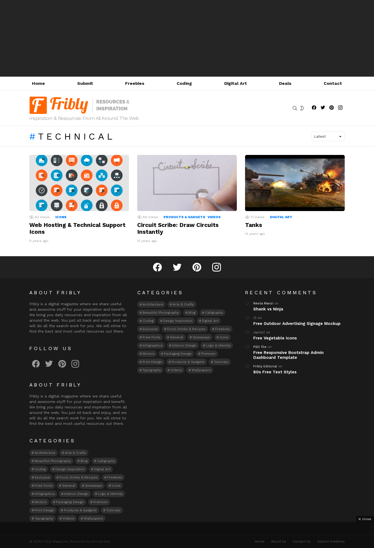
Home (38, 83)
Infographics (45, 494)
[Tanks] (295, 183)
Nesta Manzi (263, 303)
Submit (85, 83)
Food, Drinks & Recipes (78, 477)
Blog (84, 461)
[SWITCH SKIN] (302, 108)
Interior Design (76, 494)
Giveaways (93, 486)
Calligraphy (106, 461)
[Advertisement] (187, 38)
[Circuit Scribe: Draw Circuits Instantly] (187, 183)
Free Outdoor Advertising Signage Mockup (297, 323)
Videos (214, 217)
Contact (333, 83)
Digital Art (235, 83)
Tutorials (113, 510)
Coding (184, 83)
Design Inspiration (70, 469)
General (68, 486)
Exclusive (42, 477)
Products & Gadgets (184, 217)
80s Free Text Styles (275, 372)
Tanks (253, 224)
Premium (100, 502)
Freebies (134, 83)
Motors (41, 502)
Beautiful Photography (53, 461)
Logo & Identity (110, 494)
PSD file (259, 347)
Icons (61, 217)
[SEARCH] (295, 108)
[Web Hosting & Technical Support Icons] (79, 183)
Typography (44, 518)
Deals (285, 83)
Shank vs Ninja (268, 309)
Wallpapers (93, 518)
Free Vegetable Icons (275, 338)
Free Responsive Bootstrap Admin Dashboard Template (288, 355)
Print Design (44, 510)
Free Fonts (44, 486)
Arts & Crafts (75, 453)
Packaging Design (70, 502)
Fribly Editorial (265, 366)
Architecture (45, 453)
